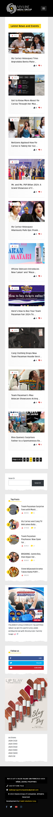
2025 (10, 744)
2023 (10, 750)
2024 (10, 747)
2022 (10, 753)
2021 (10, 756)
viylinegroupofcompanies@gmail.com (23, 790)
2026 (10, 741)
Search (11, 478)
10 (35, 528)
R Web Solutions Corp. (28, 801)
